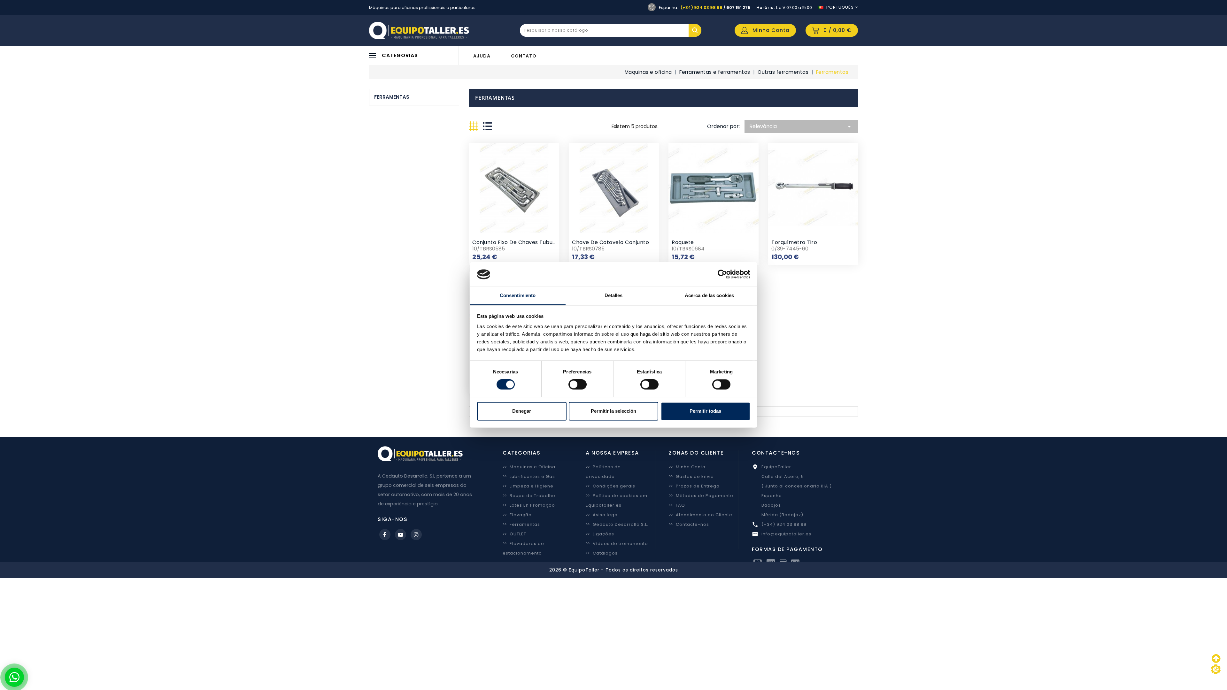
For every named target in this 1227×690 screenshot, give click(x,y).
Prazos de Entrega (694, 486)
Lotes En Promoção (529, 505)
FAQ (677, 505)
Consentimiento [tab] (518, 295)
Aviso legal (602, 515)
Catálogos (602, 553)
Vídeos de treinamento (617, 543)
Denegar (521, 411)
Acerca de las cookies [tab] (709, 295)
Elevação (517, 515)
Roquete (683, 242)
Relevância (801, 126)
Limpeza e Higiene (528, 486)
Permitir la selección (613, 411)
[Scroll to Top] (1216, 669)
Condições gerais (610, 486)
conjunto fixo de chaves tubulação (519, 242)
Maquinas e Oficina (529, 467)
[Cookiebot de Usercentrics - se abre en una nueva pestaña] (722, 274)
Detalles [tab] (614, 295)
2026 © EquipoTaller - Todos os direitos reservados (613, 570)
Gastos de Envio (691, 476)
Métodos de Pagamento (701, 496)
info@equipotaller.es (786, 534)
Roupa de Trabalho (529, 496)
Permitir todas (705, 411)
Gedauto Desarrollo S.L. (617, 524)
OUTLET (514, 534)
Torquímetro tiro (794, 242)
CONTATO (523, 56)
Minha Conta (687, 467)
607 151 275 (738, 7)
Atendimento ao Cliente (700, 515)
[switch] (577, 384)
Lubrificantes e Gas (529, 476)
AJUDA (481, 56)
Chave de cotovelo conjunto (610, 242)
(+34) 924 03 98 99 (701, 7)
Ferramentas (391, 97)
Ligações (600, 534)
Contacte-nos (689, 524)
